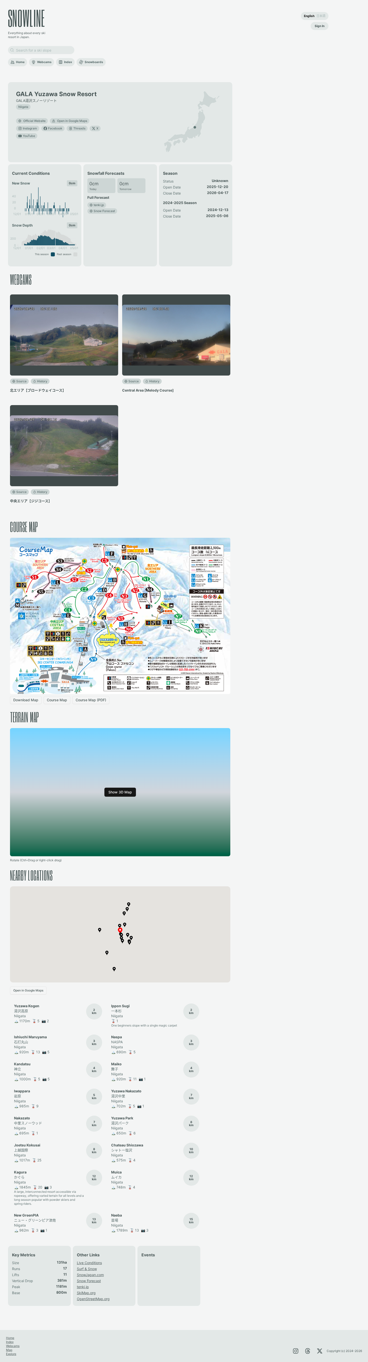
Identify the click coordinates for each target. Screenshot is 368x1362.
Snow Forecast (89, 1281)
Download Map (25, 700)
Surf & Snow (87, 1269)
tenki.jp (83, 1287)
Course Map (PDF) (91, 700)
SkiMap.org (86, 1293)
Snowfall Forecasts (105, 173)
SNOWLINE (26, 18)
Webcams (44, 62)
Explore (11, 1354)
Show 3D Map (120, 792)
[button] (195, 127)
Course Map (57, 700)
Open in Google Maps (72, 121)
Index (68, 62)
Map (9, 1350)
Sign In (319, 26)
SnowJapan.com (90, 1275)
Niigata (23, 107)
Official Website (34, 121)
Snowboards (94, 62)
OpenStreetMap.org (93, 1299)
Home (20, 62)
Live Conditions (89, 1263)
